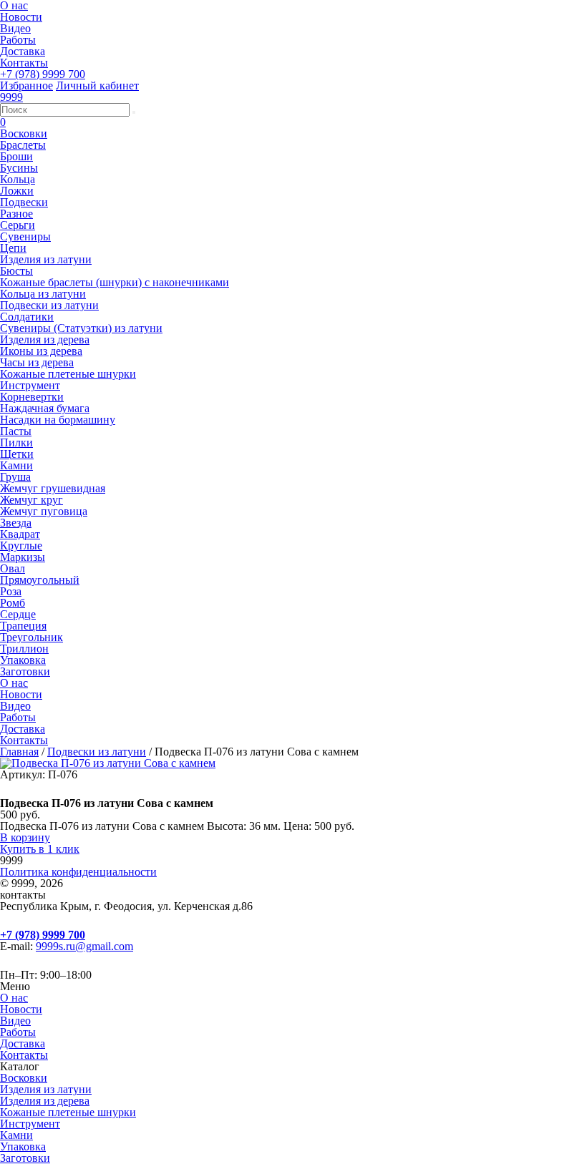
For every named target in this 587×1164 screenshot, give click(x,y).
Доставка (22, 51)
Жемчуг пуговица (43, 511)
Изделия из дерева (44, 339)
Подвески (24, 202)
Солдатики (27, 316)
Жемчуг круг (31, 500)
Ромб (12, 603)
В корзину (25, 837)
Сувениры (25, 236)
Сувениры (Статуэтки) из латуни (81, 328)
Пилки (16, 442)
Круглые (21, 545)
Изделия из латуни (46, 259)
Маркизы (22, 557)
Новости (21, 17)
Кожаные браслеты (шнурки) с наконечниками (114, 282)
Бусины (19, 168)
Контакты (24, 63)
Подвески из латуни (49, 305)
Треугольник (31, 637)
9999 (11, 97)
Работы (18, 40)
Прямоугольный (39, 580)
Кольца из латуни (43, 294)
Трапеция (23, 626)
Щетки (17, 454)
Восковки (23, 133)
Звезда (15, 523)
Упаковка (23, 660)
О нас (14, 683)
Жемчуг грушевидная (52, 488)
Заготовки (25, 671)
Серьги (17, 225)
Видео (15, 28)
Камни (16, 465)
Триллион (24, 648)
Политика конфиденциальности (78, 872)
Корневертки (32, 397)
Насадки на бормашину (57, 420)
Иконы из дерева (41, 351)
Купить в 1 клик (39, 849)
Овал (12, 568)
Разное (16, 213)
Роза (10, 591)
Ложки (17, 191)
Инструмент (30, 385)
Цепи (13, 248)
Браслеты (23, 145)
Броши (16, 156)
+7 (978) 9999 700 (42, 74)
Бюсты (16, 271)
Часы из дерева (37, 362)
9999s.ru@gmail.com (84, 946)
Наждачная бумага (44, 408)
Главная (19, 751)
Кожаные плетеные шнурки (68, 374)
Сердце (18, 614)
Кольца (17, 179)
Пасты (15, 431)
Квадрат (20, 534)
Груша (15, 477)
